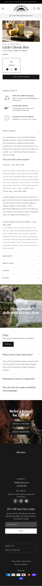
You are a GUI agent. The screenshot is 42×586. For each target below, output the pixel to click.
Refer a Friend (21, 424)
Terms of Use (26, 561)
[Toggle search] (34, 8)
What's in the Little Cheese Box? (18, 354)
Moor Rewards (21, 432)
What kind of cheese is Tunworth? (19, 378)
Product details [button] (9, 131)
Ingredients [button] (7, 256)
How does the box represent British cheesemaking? (19, 389)
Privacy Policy (15, 561)
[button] (38, 8)
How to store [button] (8, 263)
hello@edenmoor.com (21, 482)
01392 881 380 (21, 486)
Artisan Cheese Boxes (14, 44)
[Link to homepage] (21, 8)
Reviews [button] (6, 278)
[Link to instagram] (21, 501)
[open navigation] (3, 9)
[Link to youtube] (26, 501)
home (4, 44)
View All (8, 344)
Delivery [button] (6, 270)
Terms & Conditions (21, 564)
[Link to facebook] (15, 501)
